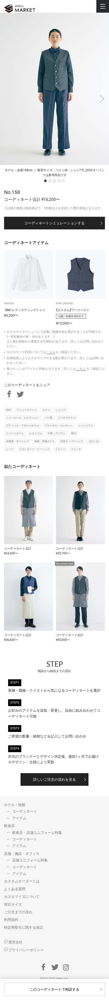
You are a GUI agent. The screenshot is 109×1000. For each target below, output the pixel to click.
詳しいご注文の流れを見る (54, 779)
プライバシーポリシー (26, 950)
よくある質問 (14, 889)
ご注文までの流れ (18, 912)
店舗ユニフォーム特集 (30, 860)
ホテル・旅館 (14, 805)
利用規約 (11, 920)
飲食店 (9, 826)
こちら (50, 352)
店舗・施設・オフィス (22, 854)
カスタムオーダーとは (22, 881)
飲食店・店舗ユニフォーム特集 (37, 833)
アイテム (19, 818)
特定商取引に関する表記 (23, 927)
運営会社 (15, 942)
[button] (101, 96)
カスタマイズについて (22, 897)
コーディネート (24, 811)
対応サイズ (13, 904)
